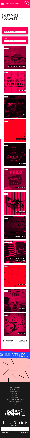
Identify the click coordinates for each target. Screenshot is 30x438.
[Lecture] (26, 3)
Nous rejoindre (15, 397)
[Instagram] (9, 422)
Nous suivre (15, 403)
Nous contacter (15, 389)
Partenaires (15, 395)
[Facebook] (3, 422)
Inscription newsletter (15, 401)
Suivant (22, 341)
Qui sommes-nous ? (15, 387)
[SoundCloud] (20, 422)
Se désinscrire (23, 432)
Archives (15, 405)
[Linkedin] (26, 422)
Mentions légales (15, 391)
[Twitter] (15, 422)
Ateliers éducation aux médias (15, 399)
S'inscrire (5, 432)
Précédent (9, 341)
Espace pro (15, 393)
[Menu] (2, 3)
